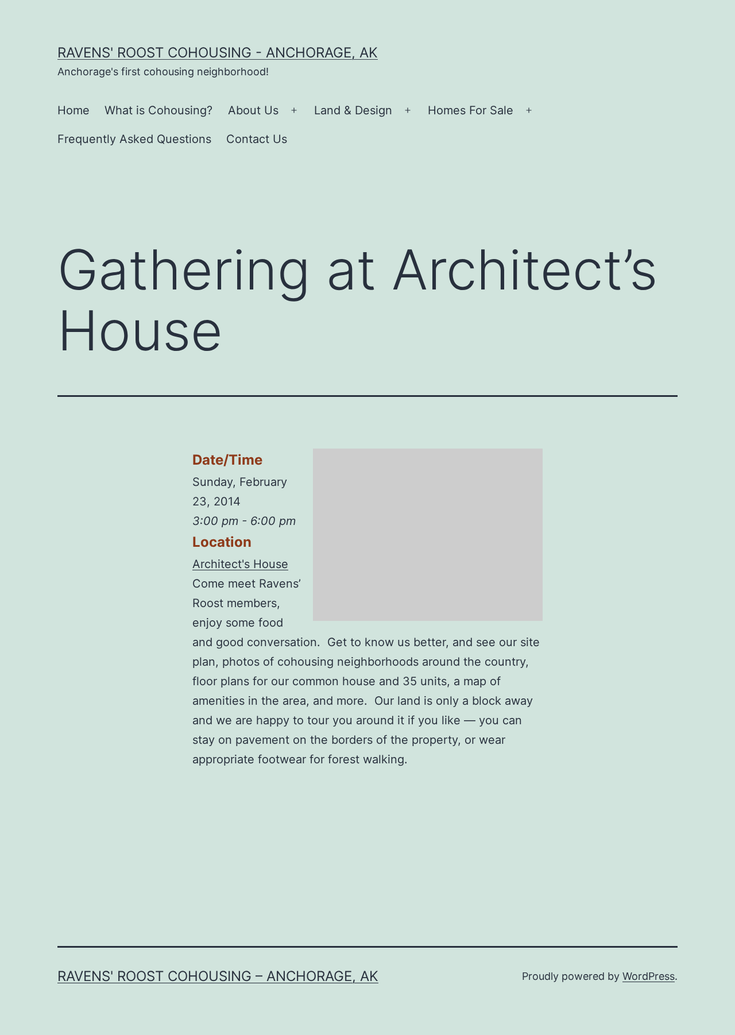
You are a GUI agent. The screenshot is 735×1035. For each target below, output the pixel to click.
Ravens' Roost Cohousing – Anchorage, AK (217, 976)
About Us (253, 110)
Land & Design (353, 110)
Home (73, 110)
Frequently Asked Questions (134, 139)
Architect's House (240, 564)
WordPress (648, 976)
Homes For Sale (470, 110)
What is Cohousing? (158, 110)
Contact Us (256, 139)
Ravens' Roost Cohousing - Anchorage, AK (217, 52)
